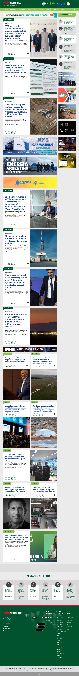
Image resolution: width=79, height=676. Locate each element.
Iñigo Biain (70, 668)
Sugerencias (6, 624)
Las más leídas (32, 9)
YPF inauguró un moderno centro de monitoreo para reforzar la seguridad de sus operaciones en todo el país (15, 457)
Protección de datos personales (56, 668)
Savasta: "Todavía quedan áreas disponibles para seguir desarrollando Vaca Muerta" (16, 489)
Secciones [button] (13, 9)
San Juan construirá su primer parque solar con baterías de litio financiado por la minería (69, 39)
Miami (68, 624)
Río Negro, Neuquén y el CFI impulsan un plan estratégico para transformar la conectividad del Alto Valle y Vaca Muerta (16, 202)
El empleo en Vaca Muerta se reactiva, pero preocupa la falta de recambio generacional (16, 537)
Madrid (69, 622)
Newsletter (55, 9)
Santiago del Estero (60, 654)
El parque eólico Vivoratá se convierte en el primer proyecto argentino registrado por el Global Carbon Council (43, 360)
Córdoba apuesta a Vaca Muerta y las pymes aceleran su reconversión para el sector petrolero (44, 490)
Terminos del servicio (56, 669)
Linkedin (48, 620)
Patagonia (59, 642)
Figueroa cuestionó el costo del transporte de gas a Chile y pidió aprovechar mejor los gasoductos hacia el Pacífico (16, 281)
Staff (48, 9)
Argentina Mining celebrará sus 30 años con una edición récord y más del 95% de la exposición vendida (15, 409)
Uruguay (69, 629)
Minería (6, 402)
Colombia (69, 620)
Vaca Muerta (8, 190)
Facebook (49, 617)
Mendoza (59, 638)
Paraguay (69, 626)
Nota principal (8, 19)
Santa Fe (58, 651)
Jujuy (58, 633)
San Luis (58, 649)
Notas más (39, 576)
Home (6, 9)
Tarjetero (41, 9)
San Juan (59, 647)
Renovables (7, 354)
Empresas (7, 450)
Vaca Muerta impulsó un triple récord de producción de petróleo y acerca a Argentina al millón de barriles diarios (16, 110)
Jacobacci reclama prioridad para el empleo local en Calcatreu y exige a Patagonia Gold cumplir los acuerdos (43, 409)
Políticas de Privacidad (42, 668)
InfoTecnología (61, 631)
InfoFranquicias (61, 624)
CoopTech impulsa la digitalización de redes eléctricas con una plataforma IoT (69, 21)
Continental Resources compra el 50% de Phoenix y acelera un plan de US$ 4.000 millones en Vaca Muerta (16, 320)
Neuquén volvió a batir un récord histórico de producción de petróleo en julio (16, 240)
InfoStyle (59, 629)
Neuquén (58, 640)
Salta (57, 644)
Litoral (58, 635)
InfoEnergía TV (8, 531)
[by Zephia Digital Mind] (39, 674)
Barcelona (70, 617)
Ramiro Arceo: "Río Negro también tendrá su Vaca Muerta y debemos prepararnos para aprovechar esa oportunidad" (68, 48)
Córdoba (58, 620)
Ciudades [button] (22, 9)
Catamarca (59, 617)
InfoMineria (59, 626)
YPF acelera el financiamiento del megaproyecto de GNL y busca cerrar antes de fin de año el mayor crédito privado (16, 32)
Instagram (49, 622)
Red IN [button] (63, 9)
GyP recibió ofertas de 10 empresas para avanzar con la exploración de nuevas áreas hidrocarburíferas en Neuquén (69, 65)
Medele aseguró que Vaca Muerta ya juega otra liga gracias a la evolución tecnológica (15, 69)
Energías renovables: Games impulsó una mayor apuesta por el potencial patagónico (15, 360)
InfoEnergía (59, 622)
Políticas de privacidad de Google (44, 669)
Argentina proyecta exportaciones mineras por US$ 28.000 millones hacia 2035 (69, 57)
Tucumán (59, 657)
